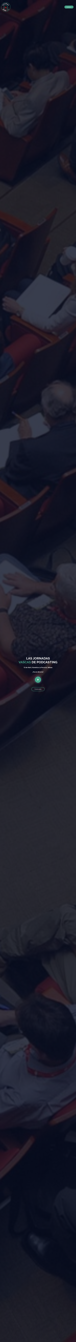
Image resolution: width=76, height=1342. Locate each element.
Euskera (69, 7)
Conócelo (38, 689)
